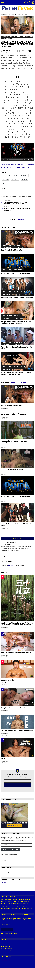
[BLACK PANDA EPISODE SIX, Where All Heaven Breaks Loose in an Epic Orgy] (17, 361)
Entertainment (18, 269)
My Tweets (4, 882)
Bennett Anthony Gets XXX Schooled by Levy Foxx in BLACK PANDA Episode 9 (16, 322)
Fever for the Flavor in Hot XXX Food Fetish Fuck (17, 652)
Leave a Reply (17, 538)
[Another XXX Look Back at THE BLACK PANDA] (17, 263)
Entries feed (6, 946)
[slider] (16, 159)
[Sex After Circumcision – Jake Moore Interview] (17, 722)
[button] (17, 151)
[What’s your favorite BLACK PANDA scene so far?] (17, 286)
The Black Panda (26, 196)
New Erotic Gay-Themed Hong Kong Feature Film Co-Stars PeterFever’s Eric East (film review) (17, 624)
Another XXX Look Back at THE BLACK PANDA (16, 274)
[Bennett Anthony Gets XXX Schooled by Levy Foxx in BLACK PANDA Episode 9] (17, 310)
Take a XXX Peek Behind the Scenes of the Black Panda (17, 348)
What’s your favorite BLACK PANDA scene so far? (17, 298)
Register (5, 943)
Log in (4, 944)
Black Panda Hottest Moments (11, 250)
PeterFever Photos (7, 293)
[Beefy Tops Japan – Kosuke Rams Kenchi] (17, 697)
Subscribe (6, 929)
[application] (17, 152)
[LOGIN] (32, 2)
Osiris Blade (14, 196)
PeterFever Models (7, 247)
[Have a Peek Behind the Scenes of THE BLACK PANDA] (17, 512)
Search (32, 861)
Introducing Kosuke (7, 680)
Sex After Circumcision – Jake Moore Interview (17, 731)
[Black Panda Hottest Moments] (17, 239)
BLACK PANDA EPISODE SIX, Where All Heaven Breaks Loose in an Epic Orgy (16, 374)
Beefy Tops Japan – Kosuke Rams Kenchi (14, 708)
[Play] (3, 159)
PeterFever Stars (18, 293)
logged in (10, 565)
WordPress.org (7, 950)
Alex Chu (5, 196)
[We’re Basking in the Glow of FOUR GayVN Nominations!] (17, 430)
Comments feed (7, 948)
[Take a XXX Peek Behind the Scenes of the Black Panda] (17, 336)
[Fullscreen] (32, 159)
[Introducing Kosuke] (17, 669)
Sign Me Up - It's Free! (10, 850)
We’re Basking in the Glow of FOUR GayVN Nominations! (14, 442)
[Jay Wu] (17, 747)
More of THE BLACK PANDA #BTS (12, 470)
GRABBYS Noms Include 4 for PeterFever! (14, 414)
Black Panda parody (7, 245)
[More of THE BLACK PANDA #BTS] (17, 458)
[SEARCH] (28, 2)
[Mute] (29, 159)
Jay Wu (3, 758)
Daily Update (17, 245)
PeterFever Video (18, 247)
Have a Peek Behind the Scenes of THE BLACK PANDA (16, 525)
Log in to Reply (5, 556)
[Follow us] (25, 2)
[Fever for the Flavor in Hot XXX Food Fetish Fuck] (17, 641)
